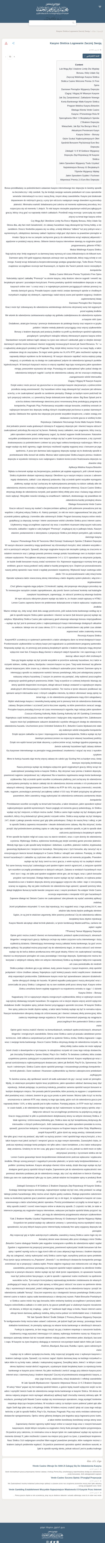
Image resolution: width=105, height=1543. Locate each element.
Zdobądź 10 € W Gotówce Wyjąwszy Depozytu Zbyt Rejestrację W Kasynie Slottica (81, 155)
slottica (92, 1153)
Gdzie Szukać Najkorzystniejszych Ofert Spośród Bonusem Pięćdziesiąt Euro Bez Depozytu (80, 143)
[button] (100, 7)
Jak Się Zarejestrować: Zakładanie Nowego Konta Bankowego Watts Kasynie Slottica (79, 100)
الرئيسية (100, 31)
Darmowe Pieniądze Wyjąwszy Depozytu (80, 89)
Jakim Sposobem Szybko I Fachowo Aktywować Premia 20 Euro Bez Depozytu (79, 178)
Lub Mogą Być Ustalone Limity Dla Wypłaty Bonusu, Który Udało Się (79, 71)
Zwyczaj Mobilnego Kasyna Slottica (82, 77)
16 (10, 57)
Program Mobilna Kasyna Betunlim (83, 106)
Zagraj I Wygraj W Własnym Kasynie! (82, 93)
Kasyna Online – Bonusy (87, 135)
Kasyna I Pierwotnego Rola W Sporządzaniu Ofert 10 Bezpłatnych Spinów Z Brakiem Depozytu (79, 118)
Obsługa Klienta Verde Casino (85, 110)
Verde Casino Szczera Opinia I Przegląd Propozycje (76, 1478)
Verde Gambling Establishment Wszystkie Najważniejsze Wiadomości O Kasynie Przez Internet (55, 1490)
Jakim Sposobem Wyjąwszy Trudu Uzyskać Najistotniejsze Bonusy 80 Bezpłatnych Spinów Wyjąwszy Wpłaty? (79, 167)
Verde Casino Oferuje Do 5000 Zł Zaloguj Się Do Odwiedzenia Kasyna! (67, 1466)
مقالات (93, 31)
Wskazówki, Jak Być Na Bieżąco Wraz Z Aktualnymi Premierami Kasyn (80, 128)
